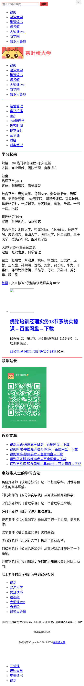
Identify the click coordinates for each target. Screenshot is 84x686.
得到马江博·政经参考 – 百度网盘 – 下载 (38, 459)
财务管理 (16, 145)
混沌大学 (16, 17)
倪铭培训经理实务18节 (40, 351)
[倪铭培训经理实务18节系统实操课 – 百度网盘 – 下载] (22, 311)
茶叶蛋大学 (59, 642)
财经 (13, 140)
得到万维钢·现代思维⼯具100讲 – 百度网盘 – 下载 (45, 464)
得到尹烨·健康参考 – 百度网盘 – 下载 (36, 454)
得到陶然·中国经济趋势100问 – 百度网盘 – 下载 (44, 449)
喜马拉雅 (16, 111)
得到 (13, 12)
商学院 (15, 36)
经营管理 (16, 106)
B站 (12, 116)
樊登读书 (16, 22)
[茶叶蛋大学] (28, 57)
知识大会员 (18, 41)
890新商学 (17, 121)
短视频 (15, 27)
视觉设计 (16, 130)
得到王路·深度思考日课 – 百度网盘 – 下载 (40, 444)
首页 (5, 283)
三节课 (15, 135)
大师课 (17, 31)
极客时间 (16, 125)
